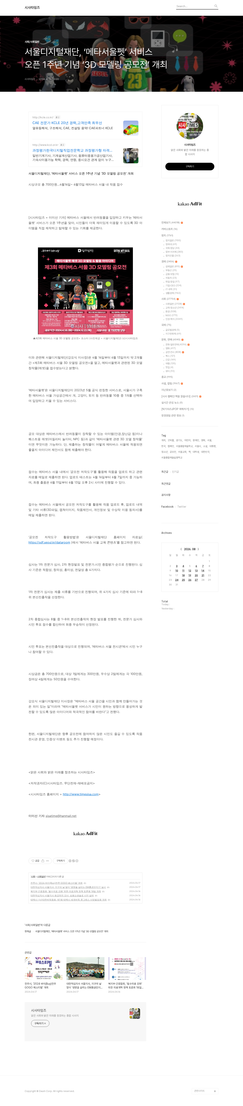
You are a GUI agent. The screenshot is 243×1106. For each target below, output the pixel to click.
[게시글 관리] (47, 861)
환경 (171, 311)
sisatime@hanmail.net (61, 816)
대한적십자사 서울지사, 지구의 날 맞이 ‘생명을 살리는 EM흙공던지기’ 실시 (68, 887)
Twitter (181, 506)
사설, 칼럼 (170, 383)
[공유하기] (42, 861)
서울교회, (182, 451)
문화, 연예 (170, 339)
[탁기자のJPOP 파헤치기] (177, 409)
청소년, (164, 451)
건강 (171, 359)
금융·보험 (172, 274)
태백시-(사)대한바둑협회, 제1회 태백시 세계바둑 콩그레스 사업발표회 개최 (69, 899)
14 (202, 570)
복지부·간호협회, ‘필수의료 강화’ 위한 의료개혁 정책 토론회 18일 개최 (66, 891)
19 (190, 575)
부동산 (171, 270)
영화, (203, 440)
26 (189, 579)
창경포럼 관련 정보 (172, 415)
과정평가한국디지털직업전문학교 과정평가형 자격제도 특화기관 (72, 150)
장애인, (196, 440)
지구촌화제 (173, 333)
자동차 (171, 277)
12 (190, 570)
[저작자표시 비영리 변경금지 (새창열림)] (73, 860)
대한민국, (205, 451)
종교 (167, 376)
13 (196, 570)
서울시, (198, 446)
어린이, (187, 440)
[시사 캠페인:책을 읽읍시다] (179, 396)
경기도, (179, 440)
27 (196, 579)
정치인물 (173, 255)
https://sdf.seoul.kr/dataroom (49, 542)
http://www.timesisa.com (81, 794)
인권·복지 (174, 319)
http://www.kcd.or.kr (45, 144)
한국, (163, 446)
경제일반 (173, 266)
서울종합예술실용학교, (172, 457)
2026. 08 (190, 549)
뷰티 (170, 371)
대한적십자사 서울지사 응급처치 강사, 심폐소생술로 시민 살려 (62, 895)
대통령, (212, 446)
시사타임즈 (32, 7)
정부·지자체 (174, 251)
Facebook (167, 506)
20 (196, 575)
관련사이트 (199, 1090)
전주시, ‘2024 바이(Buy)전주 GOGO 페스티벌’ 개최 (57, 883)
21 (203, 575)
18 (183, 575)
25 (183, 579)
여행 (171, 363)
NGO (172, 315)
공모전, (173, 451)
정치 (167, 235)
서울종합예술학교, (184, 446)
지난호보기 (168, 389)
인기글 (175, 471)
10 (176, 570)
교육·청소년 (175, 307)
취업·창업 (173, 281)
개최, (163, 440)
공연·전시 (173, 352)
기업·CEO (173, 285)
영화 (171, 348)
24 (176, 579)
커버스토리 (169, 229)
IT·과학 (171, 289)
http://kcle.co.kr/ (42, 117)
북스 (170, 356)
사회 (33, 876)
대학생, (196, 451)
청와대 (171, 244)
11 (183, 570)
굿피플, (171, 440)
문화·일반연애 (176, 344)
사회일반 (41, 876)
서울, (209, 440)
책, (190, 451)
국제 (166, 324)
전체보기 (170, 222)
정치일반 (173, 240)
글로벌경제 (173, 330)
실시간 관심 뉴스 (172, 402)
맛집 (169, 367)
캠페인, (171, 446)
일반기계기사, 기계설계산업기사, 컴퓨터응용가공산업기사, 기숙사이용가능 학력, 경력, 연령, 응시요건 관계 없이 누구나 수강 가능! (73, 158)
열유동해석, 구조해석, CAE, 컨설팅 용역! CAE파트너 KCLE (72, 128)
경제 (167, 261)
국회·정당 (173, 248)
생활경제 (173, 293)
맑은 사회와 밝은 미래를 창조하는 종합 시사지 (55, 1015)
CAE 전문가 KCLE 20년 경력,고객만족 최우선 (67, 123)
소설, (205, 446)
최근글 (164, 471)
